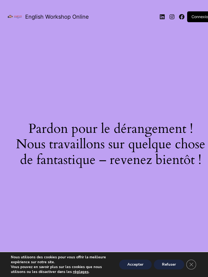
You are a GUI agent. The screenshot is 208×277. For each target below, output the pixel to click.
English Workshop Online (57, 17)
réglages (81, 271)
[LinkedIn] (162, 17)
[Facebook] (181, 17)
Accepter (135, 264)
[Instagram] (172, 17)
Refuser (169, 264)
